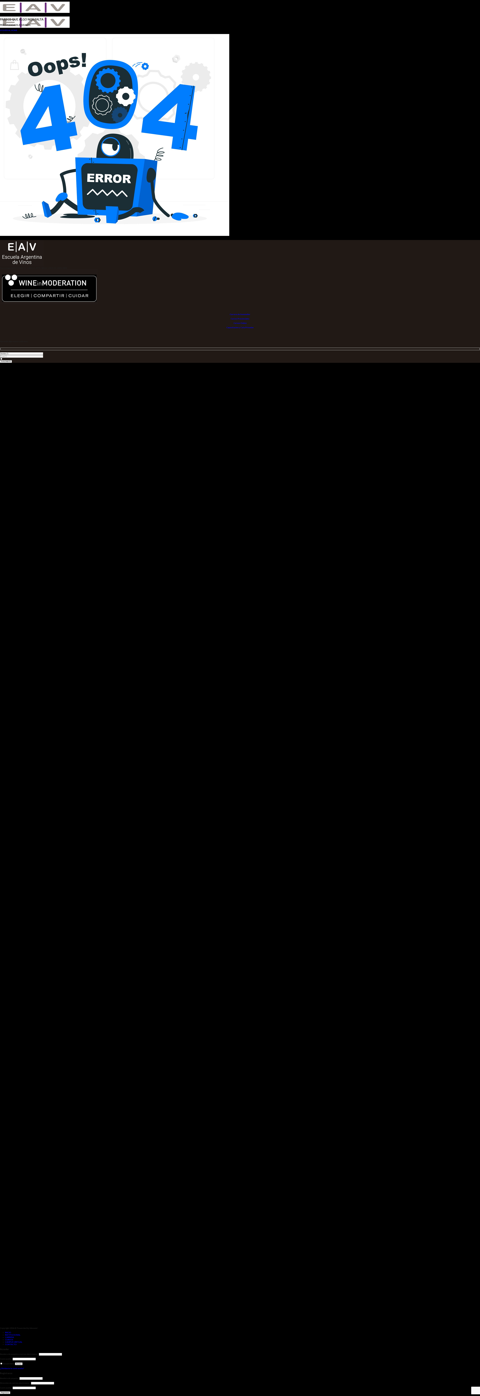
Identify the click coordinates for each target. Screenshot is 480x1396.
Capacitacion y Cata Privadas (240, 327)
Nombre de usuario (9, 1378)
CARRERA (9, 1337)
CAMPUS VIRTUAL (13, 1342)
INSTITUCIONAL (12, 1335)
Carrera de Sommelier (240, 314)
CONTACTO (11, 1344)
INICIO (8, 1332)
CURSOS (9, 1339)
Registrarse (5, 1393)
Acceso (19, 1364)
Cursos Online (240, 323)
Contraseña (6, 1359)
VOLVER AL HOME (8, 30)
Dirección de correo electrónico (15, 1383)
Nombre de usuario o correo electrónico (19, 1354)
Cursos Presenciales (240, 318)
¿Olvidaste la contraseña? (12, 1368)
